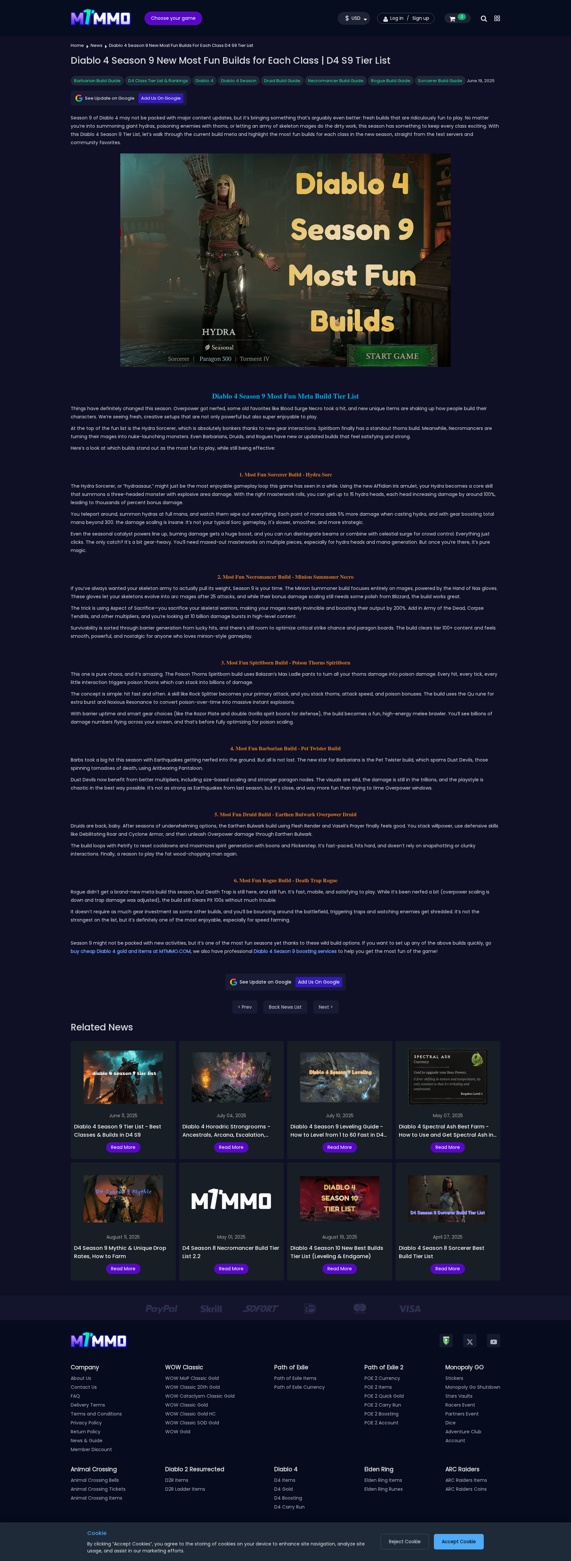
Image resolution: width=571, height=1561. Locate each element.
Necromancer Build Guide (335, 81)
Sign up (420, 18)
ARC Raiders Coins (466, 1489)
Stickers (454, 1378)
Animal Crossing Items (96, 1498)
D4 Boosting (288, 1498)
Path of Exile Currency (299, 1387)
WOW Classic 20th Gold (192, 1387)
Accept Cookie (459, 1541)
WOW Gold (177, 1431)
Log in (396, 18)
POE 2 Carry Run (382, 1405)
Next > (326, 1007)
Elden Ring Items (383, 1480)
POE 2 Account (381, 1422)
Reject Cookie (405, 1541)
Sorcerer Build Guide (440, 81)
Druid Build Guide (282, 81)
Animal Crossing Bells (95, 1480)
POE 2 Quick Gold (384, 1396)
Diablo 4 (204, 81)
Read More (123, 1147)
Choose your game (173, 18)
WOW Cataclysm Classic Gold (200, 1396)
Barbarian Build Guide (97, 81)
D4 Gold (283, 1489)
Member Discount (91, 1449)
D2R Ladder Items (185, 1489)
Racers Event (460, 1405)
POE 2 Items (378, 1387)
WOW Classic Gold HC (190, 1414)
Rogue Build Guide (390, 81)
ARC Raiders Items (466, 1480)
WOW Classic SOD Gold (192, 1422)
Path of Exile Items (295, 1378)
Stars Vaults (459, 1396)
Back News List (285, 1007)
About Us (81, 1378)
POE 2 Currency (382, 1378)
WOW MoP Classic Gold (192, 1378)
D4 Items (284, 1480)
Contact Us (84, 1387)
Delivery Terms (88, 1405)
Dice (450, 1422)
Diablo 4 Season (238, 81)
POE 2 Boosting (381, 1414)
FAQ (75, 1396)
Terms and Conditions (96, 1414)
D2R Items (176, 1480)
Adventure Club (463, 1431)
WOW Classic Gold (186, 1405)
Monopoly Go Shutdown (472, 1387)
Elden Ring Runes (383, 1489)
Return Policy (85, 1431)
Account (455, 1440)
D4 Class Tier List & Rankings (158, 81)
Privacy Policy (86, 1422)
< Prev (245, 1007)
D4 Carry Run (289, 1507)
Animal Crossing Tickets (98, 1489)
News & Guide (86, 1440)
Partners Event (462, 1414)
